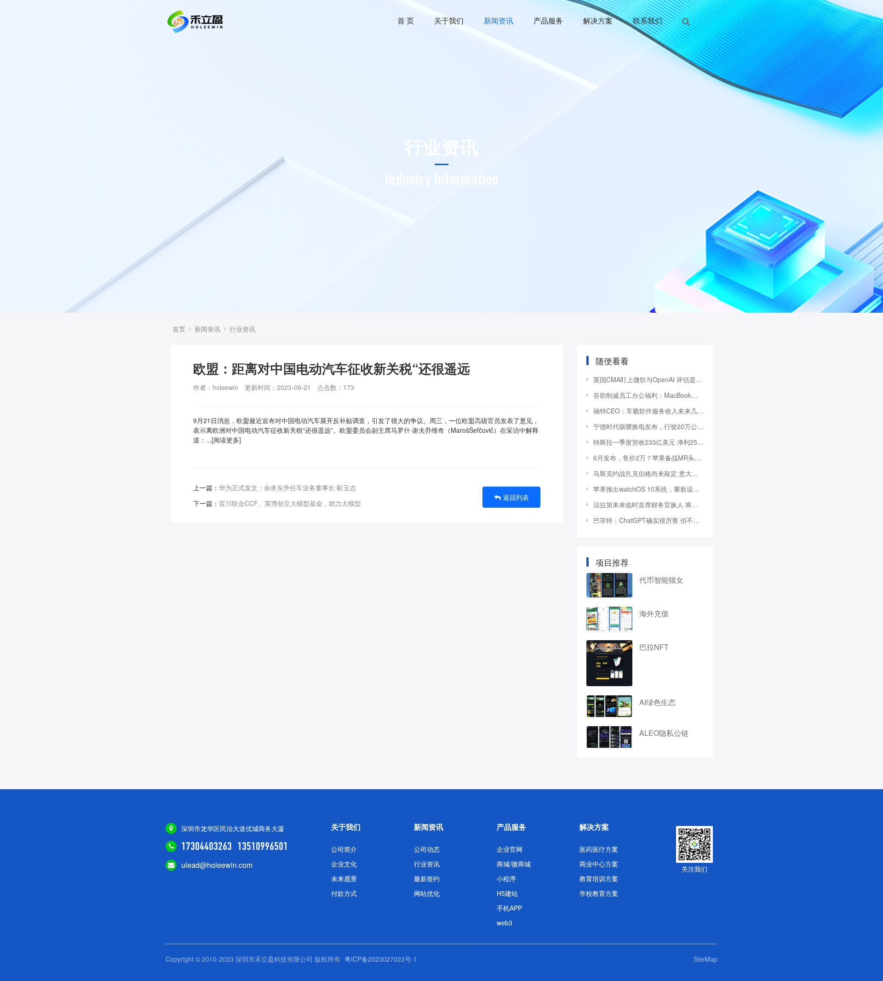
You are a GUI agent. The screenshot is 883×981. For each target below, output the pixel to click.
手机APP (509, 907)
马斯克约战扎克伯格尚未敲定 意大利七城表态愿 (648, 473)
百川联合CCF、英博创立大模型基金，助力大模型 (290, 503)
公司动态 (427, 849)
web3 (504, 922)
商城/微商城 (514, 863)
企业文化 (344, 863)
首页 (178, 328)
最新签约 (427, 878)
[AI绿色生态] (609, 706)
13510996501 (262, 846)
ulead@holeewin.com (216, 865)
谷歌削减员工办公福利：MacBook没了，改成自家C (648, 395)
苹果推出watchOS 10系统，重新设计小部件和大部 (648, 488)
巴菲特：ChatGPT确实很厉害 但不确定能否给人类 (648, 520)
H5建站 (507, 893)
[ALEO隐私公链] (609, 737)
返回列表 (516, 497)
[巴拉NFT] (609, 663)
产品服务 (548, 20)
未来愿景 (344, 878)
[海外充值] (609, 619)
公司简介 (344, 849)
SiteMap (705, 959)
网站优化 (427, 893)
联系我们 (647, 20)
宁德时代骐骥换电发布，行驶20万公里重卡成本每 (648, 426)
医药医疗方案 (598, 849)
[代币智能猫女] (609, 585)
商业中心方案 (598, 863)
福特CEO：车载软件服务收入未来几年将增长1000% (648, 410)
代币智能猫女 (661, 579)
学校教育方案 (598, 893)
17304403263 (206, 846)
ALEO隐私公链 (663, 733)
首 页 (405, 20)
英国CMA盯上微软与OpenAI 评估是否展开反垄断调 (648, 379)
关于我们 (449, 20)
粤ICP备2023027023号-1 (380, 959)
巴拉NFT (654, 647)
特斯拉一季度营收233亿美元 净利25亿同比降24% (648, 442)
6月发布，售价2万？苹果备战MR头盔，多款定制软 (648, 457)
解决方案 (598, 20)
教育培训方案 (598, 878)
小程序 (506, 878)
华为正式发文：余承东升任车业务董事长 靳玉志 (287, 487)
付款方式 (344, 893)
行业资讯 (242, 328)
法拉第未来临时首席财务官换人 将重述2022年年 (648, 504)
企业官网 (509, 849)
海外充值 (654, 613)
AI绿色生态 (657, 702)
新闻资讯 (498, 20)
